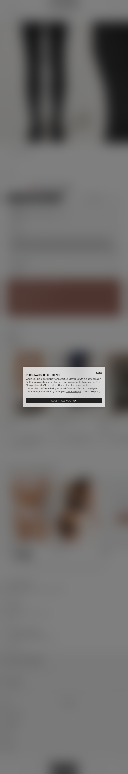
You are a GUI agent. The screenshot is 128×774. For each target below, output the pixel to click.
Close (99, 372)
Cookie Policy (49, 388)
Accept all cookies (64, 400)
